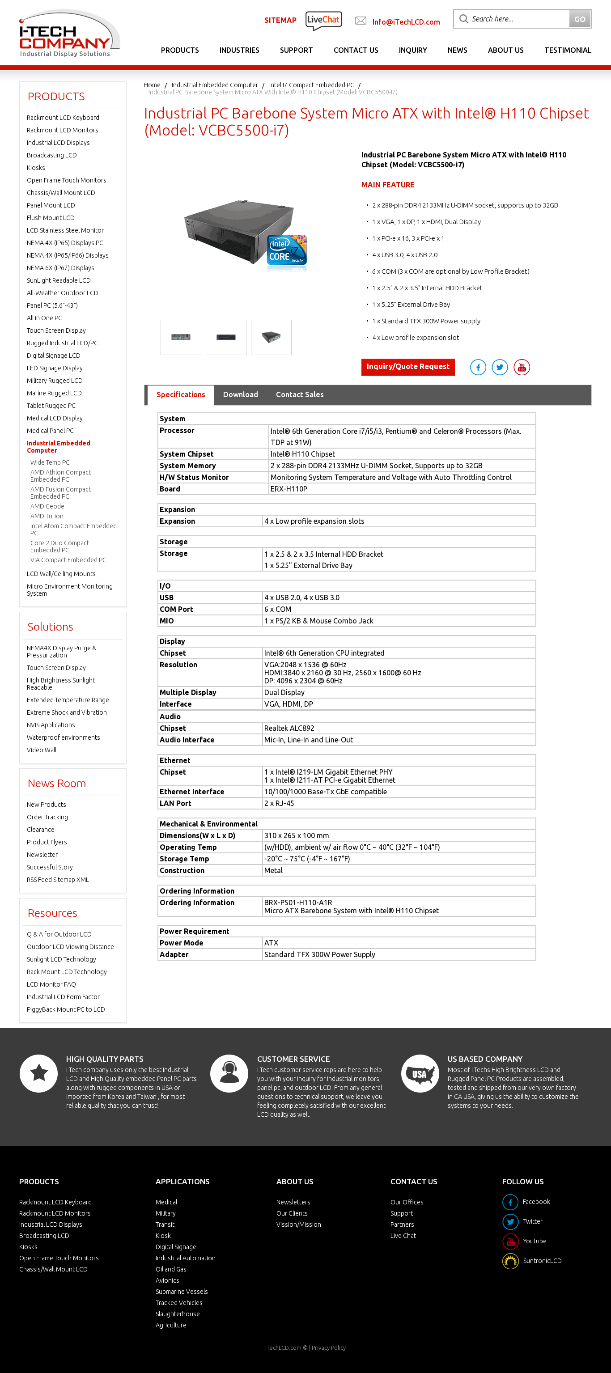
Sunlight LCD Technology (61, 959)
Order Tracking (47, 817)
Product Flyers (47, 842)
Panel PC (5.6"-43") (52, 305)
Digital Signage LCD (54, 355)
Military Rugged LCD (55, 380)
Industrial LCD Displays (58, 142)
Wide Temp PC (50, 462)
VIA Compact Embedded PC (68, 560)
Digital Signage (176, 1246)
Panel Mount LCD (51, 205)
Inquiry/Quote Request (408, 366)
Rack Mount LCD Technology (67, 971)
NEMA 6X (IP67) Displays (60, 267)
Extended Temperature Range (68, 699)
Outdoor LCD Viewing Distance (70, 946)
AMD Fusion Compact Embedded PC (60, 493)
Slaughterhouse (178, 1314)
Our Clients (292, 1213)
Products (180, 50)
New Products (46, 804)
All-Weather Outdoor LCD (62, 293)
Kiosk (163, 1235)
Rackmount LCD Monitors (62, 130)
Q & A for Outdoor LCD (59, 934)
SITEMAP (280, 20)
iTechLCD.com (283, 1347)
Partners (402, 1224)
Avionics (167, 1280)
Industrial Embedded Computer (215, 85)
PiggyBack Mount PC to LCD (66, 1009)
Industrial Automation (186, 1258)
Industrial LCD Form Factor (63, 996)
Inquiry (413, 50)
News (457, 50)
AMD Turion (47, 516)
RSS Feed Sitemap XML (58, 879)
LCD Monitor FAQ (51, 984)
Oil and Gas (171, 1269)
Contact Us (356, 50)
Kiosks (36, 167)
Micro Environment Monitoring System (70, 590)
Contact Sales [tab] (300, 394)
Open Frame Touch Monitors (66, 180)
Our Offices (407, 1202)
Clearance (41, 829)
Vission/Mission (298, 1224)
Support (296, 50)
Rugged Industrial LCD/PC (62, 343)
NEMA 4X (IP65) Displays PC (65, 242)
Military (166, 1213)
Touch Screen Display (56, 330)
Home (152, 85)
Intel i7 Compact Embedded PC (311, 85)
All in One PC (44, 318)
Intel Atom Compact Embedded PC (73, 529)
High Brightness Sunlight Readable (61, 684)
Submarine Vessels (182, 1291)
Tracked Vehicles (179, 1302)
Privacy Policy (329, 1347)
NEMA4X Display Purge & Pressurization (62, 651)
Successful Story (50, 867)
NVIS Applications (51, 725)
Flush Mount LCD (51, 217)
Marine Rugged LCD (54, 393)
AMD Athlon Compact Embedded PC (60, 476)
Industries (239, 50)
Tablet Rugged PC (51, 405)
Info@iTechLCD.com (406, 22)
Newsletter (42, 854)
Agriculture (171, 1325)
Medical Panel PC (50, 430)
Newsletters (293, 1202)
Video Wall (41, 750)
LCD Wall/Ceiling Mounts (61, 573)
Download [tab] (240, 394)
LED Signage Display (55, 368)
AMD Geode (47, 506)
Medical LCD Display (55, 418)
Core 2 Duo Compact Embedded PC (59, 546)
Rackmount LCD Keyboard (63, 117)
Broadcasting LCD (52, 155)
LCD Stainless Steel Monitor (65, 230)
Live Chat (403, 1235)
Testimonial (568, 50)
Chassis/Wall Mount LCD (61, 192)
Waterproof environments (63, 737)
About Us (506, 50)
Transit (165, 1224)
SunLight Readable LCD (59, 280)
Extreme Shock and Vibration (67, 712)
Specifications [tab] (181, 394)
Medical (166, 1202)
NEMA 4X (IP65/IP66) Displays (68, 255)
